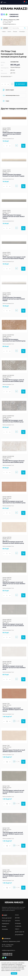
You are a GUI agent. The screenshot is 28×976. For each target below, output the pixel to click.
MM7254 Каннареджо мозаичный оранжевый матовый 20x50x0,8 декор (14, 502)
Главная (4, 31)
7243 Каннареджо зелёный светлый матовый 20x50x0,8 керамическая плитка (13, 792)
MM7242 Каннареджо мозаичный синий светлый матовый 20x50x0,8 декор (13, 625)
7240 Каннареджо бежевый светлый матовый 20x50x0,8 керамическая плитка (13, 876)
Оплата (17, 915)
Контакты (17, 920)
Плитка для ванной (6, 918)
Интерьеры (18, 923)
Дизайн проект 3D (19, 931)
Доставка (17, 917)
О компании (18, 926)
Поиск (24, 28)
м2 (14, 721)
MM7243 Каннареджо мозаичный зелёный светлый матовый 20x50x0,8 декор (14, 583)
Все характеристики (6, 76)
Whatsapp (6, 15)
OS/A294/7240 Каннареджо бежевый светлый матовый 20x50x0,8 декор (13, 461)
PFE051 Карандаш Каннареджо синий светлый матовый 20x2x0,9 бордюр (14, 257)
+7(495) (13, 14)
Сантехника (5, 929)
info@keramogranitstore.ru (9, 24)
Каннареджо (22, 31)
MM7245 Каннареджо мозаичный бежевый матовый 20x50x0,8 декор (13, 542)
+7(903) (13, 16)
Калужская (7, 938)
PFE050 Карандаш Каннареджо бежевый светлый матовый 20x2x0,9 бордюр (14, 299)
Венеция (15, 31)
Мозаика (4, 926)
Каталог (9, 31)
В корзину (20, 84)
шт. (12, 83)
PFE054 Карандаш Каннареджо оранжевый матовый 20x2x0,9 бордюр (12, 134)
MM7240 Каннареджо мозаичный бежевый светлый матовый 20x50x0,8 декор (14, 667)
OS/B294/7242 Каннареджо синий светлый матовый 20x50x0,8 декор (13, 421)
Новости (17, 929)
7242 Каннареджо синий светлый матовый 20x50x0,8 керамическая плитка (13, 834)
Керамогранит (5, 923)
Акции (5, 915)
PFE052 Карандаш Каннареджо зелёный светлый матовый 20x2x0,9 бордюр (13, 216)
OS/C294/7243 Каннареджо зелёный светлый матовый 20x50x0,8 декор (13, 380)
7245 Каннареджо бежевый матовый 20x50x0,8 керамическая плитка (14, 750)
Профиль (26, 2)
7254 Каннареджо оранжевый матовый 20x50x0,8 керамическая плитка (13, 709)
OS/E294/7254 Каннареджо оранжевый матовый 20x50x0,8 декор (14, 340)
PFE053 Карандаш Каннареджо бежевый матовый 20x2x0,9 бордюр (13, 175)
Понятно (14, 973)
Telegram (4, 15)
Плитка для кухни (6, 920)
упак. (19, 721)
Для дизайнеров (19, 934)
